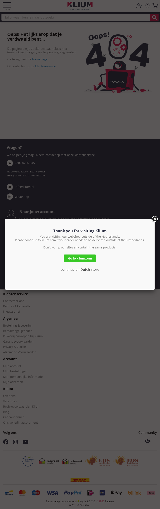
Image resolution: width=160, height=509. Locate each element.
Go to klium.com (80, 258)
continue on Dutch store (80, 269)
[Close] (154, 219)
